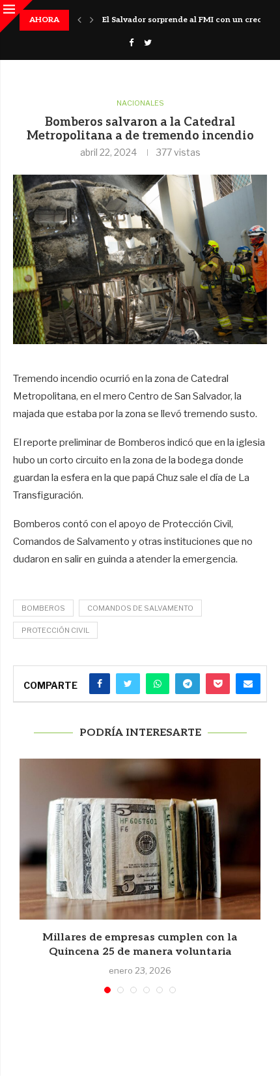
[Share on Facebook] (99, 683)
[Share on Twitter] (128, 683)
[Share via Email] (248, 683)
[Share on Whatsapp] (157, 683)
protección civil (55, 630)
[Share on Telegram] (187, 683)
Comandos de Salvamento (140, 608)
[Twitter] (148, 42)
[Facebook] (131, 42)
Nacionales (140, 103)
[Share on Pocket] (218, 683)
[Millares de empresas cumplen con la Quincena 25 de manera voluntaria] (140, 839)
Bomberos (43, 608)
